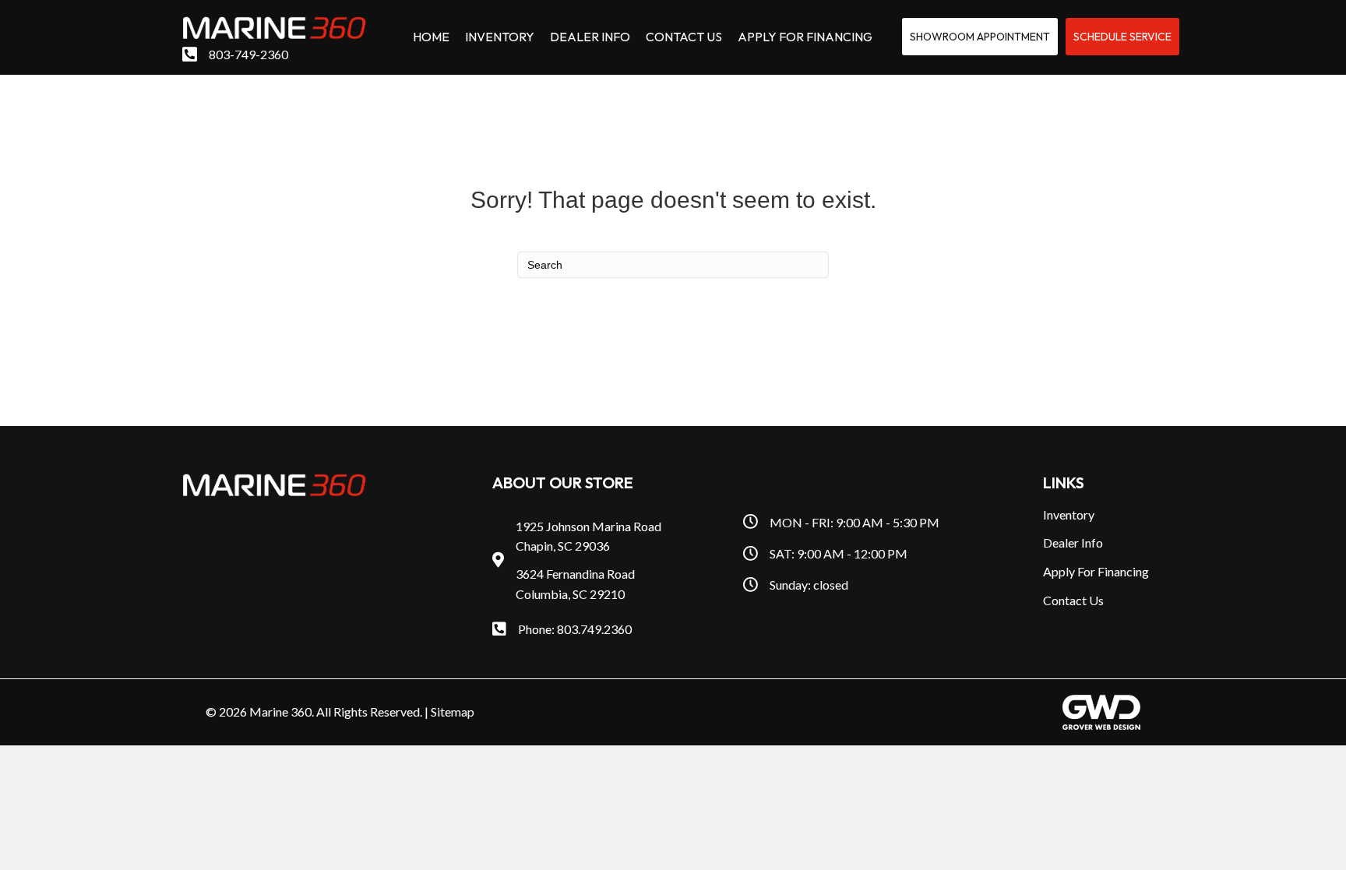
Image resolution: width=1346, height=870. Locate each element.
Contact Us (1073, 600)
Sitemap (452, 711)
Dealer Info (1073, 542)
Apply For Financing (1096, 571)
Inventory (1068, 514)
